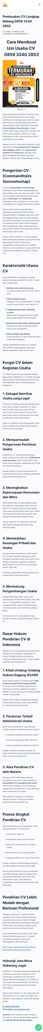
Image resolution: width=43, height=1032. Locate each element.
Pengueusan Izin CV (21, 34)
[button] (38, 1027)
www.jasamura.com (21, 1009)
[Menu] (39, 4)
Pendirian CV (9, 34)
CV (3, 34)
